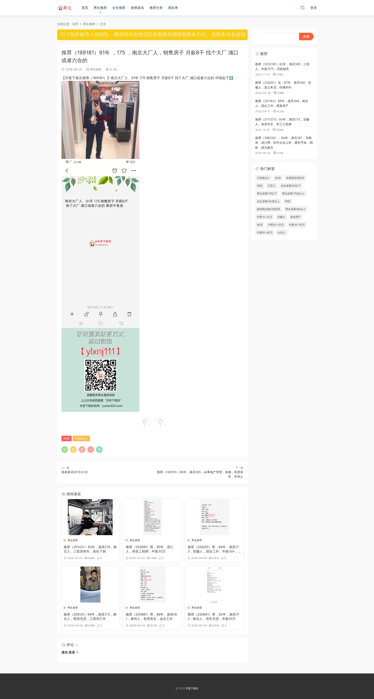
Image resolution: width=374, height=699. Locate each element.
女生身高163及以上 (268, 201)
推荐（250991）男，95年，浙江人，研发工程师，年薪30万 (149, 549)
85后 (260, 185)
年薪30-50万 (297, 224)
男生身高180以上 (295, 209)
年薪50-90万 (264, 232)
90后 (66, 438)
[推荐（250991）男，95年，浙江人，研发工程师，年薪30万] (152, 517)
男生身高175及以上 (293, 193)
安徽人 (281, 216)
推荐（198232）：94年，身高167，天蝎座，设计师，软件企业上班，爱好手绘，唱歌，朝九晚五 (284, 142)
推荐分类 (156, 8)
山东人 (281, 232)
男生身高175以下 (267, 193)
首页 (85, 8)
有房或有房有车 (295, 177)
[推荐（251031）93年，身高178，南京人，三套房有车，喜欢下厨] (90, 517)
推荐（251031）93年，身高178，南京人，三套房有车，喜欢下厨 (90, 549)
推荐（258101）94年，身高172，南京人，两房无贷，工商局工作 (90, 616)
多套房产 (295, 216)
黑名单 (173, 8)
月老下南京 (64, 7)
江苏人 (272, 185)
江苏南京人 (81, 438)
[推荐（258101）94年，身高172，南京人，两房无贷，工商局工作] (90, 585)
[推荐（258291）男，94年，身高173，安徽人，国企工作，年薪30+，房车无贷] (214, 517)
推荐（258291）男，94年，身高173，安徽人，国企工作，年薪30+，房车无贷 (213, 549)
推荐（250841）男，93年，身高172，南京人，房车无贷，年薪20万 (213, 616)
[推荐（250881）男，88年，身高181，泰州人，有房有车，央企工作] (152, 585)
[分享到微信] (64, 449)
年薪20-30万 (276, 224)
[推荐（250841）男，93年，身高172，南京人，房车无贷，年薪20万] (214, 585)
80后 (260, 224)
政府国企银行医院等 (268, 209)
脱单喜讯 (137, 8)
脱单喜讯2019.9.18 (74, 472)
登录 (72, 652)
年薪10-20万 (264, 216)
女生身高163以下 (291, 185)
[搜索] (302, 7)
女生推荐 (118, 8)
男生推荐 (100, 8)
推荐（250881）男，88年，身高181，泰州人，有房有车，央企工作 (151, 616)
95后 (287, 201)
